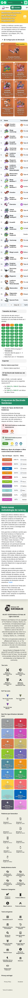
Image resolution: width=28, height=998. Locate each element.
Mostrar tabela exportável (9, 365)
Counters (17, 7)
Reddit (10, 582)
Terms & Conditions (7, 990)
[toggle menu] (22, 2)
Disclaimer (20, 981)
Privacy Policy (7, 981)
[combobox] (13, 2)
